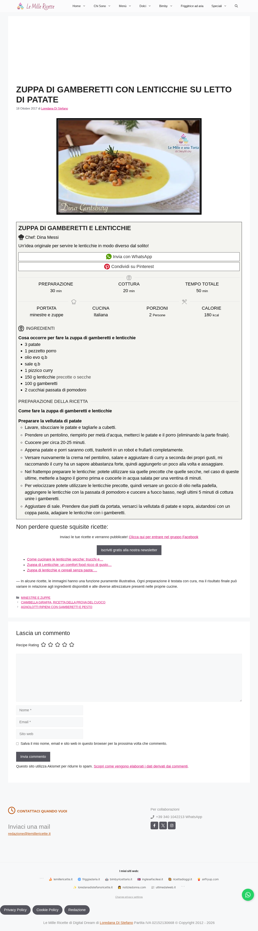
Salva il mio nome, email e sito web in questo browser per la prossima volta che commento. (94, 744)
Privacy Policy (15, 910)
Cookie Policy (47, 910)
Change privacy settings (129, 896)
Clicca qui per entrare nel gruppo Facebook (163, 537)
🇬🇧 (150, 879)
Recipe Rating (27, 645)
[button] (236, 6)
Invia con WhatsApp (132, 256)
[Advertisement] (129, 54)
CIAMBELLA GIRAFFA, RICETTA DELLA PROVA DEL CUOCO (63, 602)
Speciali (216, 6)
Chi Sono (100, 6)
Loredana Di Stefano (116, 923)
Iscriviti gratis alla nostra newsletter (129, 550)
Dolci (142, 6)
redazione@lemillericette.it (29, 834)
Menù (122, 6)
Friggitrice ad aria (192, 6)
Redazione (77, 910)
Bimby (163, 6)
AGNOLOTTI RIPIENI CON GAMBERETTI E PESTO (56, 607)
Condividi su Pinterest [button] (132, 266)
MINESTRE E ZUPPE (35, 597)
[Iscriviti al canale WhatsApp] (248, 895)
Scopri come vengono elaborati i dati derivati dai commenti (141, 766)
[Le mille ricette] (36, 6)
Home (77, 6)
